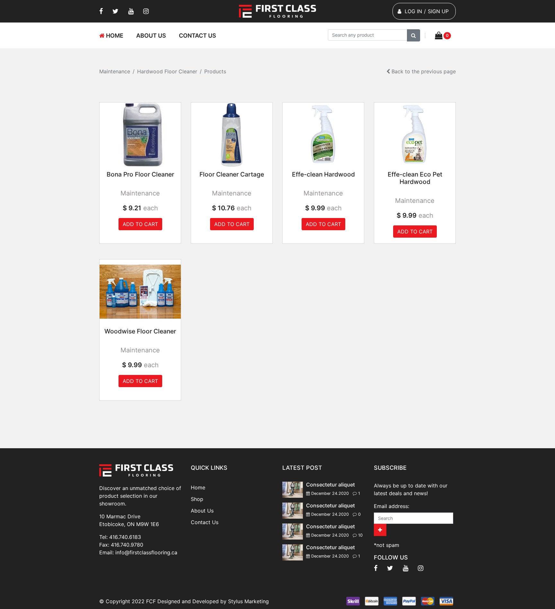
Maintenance (114, 71)
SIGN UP (438, 11)
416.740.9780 (127, 544)
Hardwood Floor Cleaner (167, 71)
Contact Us (197, 35)
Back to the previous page (423, 71)
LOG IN (413, 11)
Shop (197, 499)
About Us (151, 35)
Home (114, 35)
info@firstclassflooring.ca (146, 552)
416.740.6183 (125, 537)
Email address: (391, 506)
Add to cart (140, 224)
